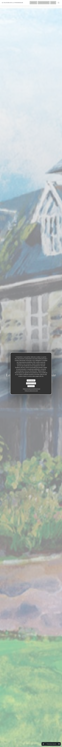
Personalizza (31, 386)
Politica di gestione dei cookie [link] (31, 390)
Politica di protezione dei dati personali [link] (31, 389)
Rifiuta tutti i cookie (31, 383)
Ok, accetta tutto (31, 380)
